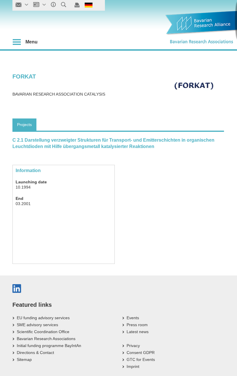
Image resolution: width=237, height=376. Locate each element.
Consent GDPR (141, 352)
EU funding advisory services (43, 317)
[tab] (24, 124)
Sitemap (24, 359)
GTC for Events (141, 359)
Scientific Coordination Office (43, 331)
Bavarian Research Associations (46, 338)
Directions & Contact (35, 352)
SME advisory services (37, 324)
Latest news (138, 331)
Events (133, 317)
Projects (24, 124)
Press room (137, 324)
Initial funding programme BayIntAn (49, 345)
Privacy (133, 345)
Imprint (133, 366)
